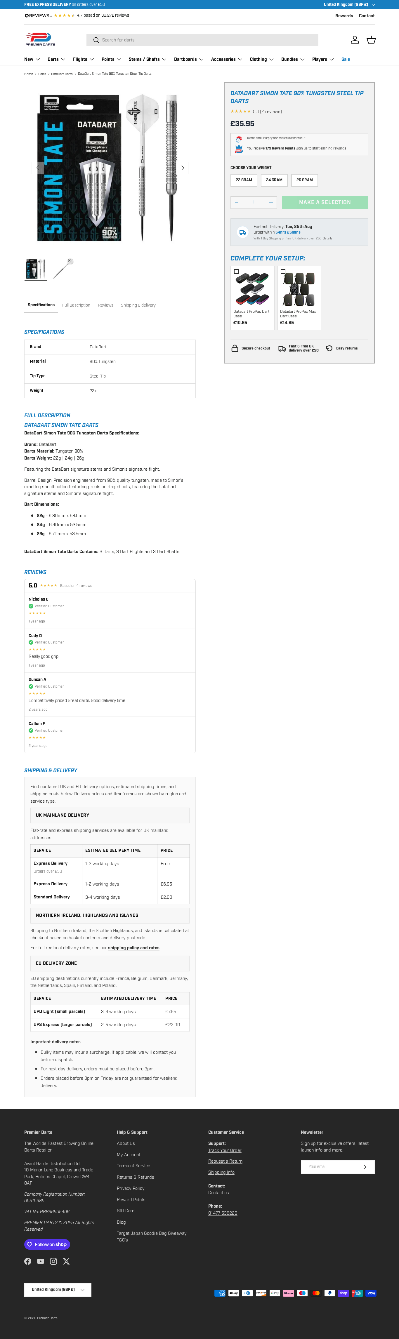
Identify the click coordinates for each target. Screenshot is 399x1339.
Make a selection (325, 202)
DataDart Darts (62, 74)
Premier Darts (47, 1318)
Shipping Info (221, 1172)
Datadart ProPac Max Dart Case (298, 313)
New (28, 59)
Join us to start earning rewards (321, 148)
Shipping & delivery (138, 305)
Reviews (105, 305)
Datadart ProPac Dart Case (251, 313)
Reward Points (131, 1199)
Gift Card (126, 1210)
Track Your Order (225, 1150)
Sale (345, 59)
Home (28, 74)
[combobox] (202, 40)
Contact (367, 16)
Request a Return (225, 1161)
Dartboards (185, 59)
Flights (80, 59)
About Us (126, 1143)
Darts (53, 59)
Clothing (258, 59)
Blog (121, 1222)
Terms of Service (133, 1165)
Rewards (344, 16)
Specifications (41, 305)
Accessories (223, 59)
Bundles (289, 59)
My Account (128, 1154)
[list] (110, 167)
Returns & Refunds (135, 1177)
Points (108, 59)
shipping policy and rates (133, 948)
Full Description (76, 305)
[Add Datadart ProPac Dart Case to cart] (252, 287)
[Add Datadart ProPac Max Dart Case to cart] (299, 287)
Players (319, 59)
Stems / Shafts (144, 59)
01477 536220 (222, 1213)
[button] (371, 39)
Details (327, 238)
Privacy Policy (131, 1188)
